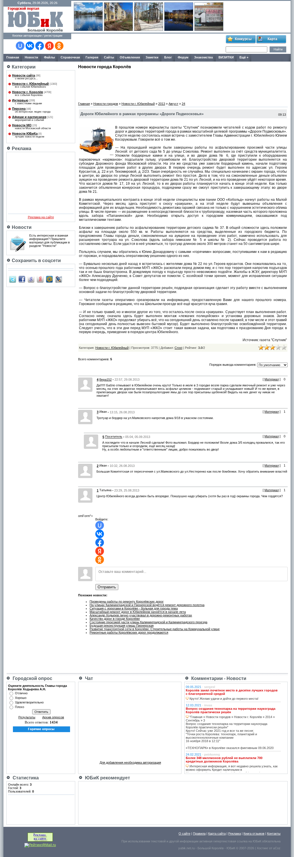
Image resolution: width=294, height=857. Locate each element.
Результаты (26, 717)
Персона (19, 108)
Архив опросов (53, 717)
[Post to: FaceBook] (21, 279)
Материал (271, 379)
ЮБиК (257, 841)
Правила (199, 833)
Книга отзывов (253, 833)
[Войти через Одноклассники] (59, 46)
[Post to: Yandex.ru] (40, 279)
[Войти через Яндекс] (49, 46)
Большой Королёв (211, 848)
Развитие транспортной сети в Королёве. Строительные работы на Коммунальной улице (155, 629)
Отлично (21, 693)
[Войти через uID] (20, 46)
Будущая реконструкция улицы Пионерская (122, 625)
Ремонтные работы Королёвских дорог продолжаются (129, 632)
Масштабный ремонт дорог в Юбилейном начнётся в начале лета (138, 612)
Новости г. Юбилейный (30, 83)
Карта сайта (217, 833)
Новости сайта (23, 75)
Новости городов (105, 103)
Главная (84, 103)
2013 (161, 103)
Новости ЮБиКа (25, 133)
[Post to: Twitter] (12, 279)
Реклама (234, 833)
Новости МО (22, 125)
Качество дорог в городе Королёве (115, 618)
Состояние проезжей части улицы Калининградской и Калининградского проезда (148, 622)
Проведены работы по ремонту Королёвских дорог (127, 601)
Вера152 (105, 379)
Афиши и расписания (29, 117)
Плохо (19, 707)
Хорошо (20, 697)
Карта (272, 39)
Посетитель (113, 437)
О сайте (184, 833)
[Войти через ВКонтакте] (30, 46)
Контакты (274, 833)
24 (183, 103)
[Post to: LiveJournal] (58, 279)
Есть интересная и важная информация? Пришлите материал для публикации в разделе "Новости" (49, 240)
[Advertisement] (148, 43)
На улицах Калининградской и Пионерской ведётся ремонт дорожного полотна (147, 605)
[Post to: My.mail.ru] (49, 279)
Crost (178, 347)
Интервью (20, 100)
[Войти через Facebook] (39, 46)
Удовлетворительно (29, 702)
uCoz (277, 848)
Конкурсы (243, 39)
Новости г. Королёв (27, 92)
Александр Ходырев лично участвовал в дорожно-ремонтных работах (141, 615)
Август (173, 103)
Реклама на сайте (41, 217)
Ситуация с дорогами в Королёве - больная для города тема (134, 608)
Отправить (107, 587)
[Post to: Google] (31, 279)
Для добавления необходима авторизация (130, 762)
